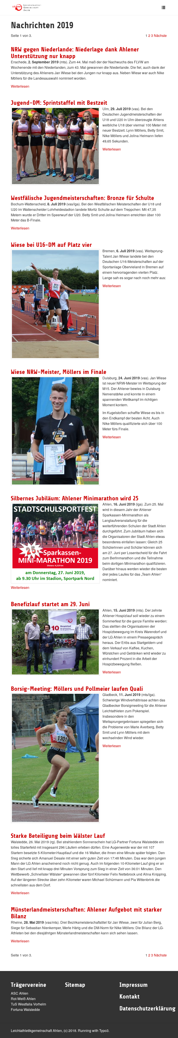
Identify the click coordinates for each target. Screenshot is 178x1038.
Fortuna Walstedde (25, 1009)
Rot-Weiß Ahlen (23, 998)
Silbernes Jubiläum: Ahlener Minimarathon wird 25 (74, 498)
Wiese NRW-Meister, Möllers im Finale (58, 371)
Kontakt (129, 996)
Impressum (133, 984)
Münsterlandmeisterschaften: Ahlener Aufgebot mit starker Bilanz (86, 913)
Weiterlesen (20, 86)
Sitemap (75, 984)
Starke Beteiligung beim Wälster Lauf (58, 835)
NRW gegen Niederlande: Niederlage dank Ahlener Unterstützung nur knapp (75, 53)
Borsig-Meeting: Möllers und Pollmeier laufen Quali (77, 688)
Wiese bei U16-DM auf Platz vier (51, 244)
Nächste (160, 35)
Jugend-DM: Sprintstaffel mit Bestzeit (59, 102)
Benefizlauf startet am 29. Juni (50, 604)
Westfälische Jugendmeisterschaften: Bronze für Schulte (82, 198)
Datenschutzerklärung (147, 1008)
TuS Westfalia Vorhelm (28, 1004)
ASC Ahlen (19, 993)
